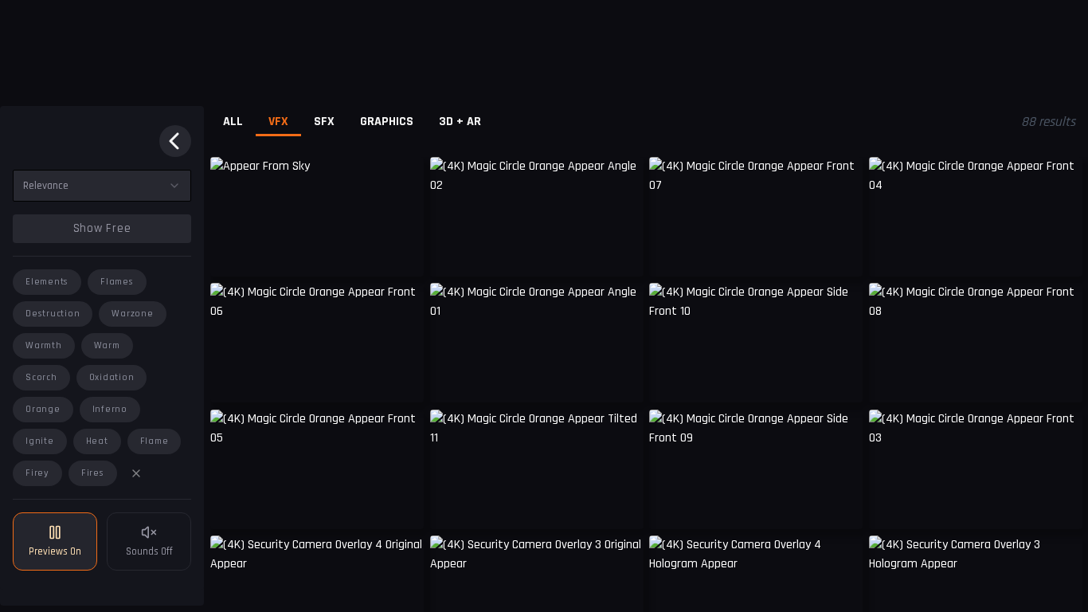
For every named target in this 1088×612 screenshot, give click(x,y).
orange (43, 409)
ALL (233, 121)
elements (46, 282)
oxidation (112, 377)
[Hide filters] (175, 141)
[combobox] (102, 186)
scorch (41, 377)
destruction (52, 314)
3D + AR (460, 121)
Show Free (102, 228)
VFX (278, 121)
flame (154, 441)
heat (97, 441)
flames (117, 282)
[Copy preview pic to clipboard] (232, 252)
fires (92, 473)
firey (37, 473)
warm (107, 345)
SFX (324, 121)
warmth (43, 345)
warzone (132, 314)
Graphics (386, 121)
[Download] (401, 252)
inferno (109, 409)
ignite (39, 441)
